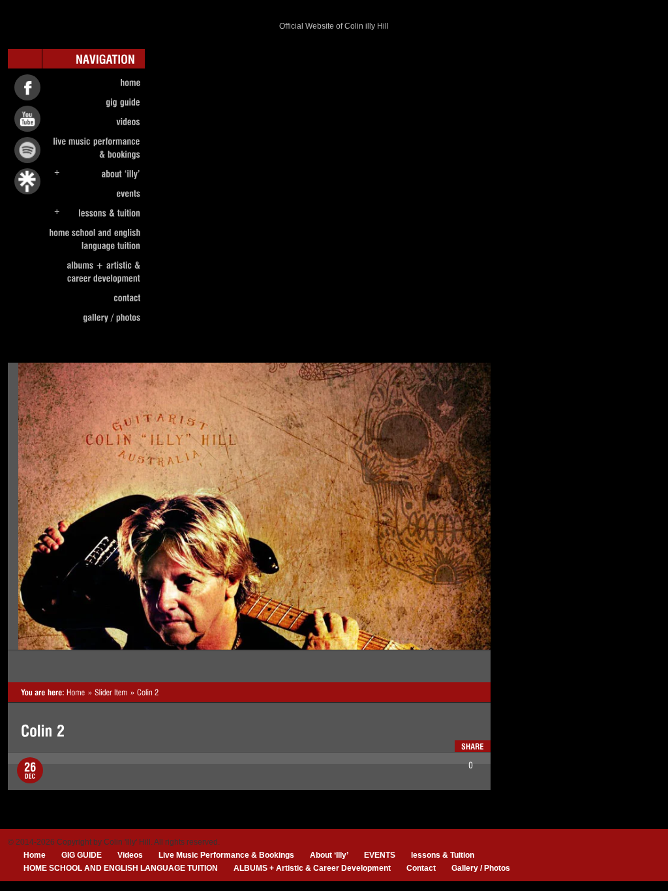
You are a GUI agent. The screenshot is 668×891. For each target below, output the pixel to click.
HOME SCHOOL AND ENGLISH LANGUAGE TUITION (120, 868)
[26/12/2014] (30, 771)
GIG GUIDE (81, 855)
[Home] (76, 692)
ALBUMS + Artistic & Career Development (312, 868)
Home (34, 855)
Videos (130, 855)
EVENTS (379, 855)
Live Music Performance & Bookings (226, 855)
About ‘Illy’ (329, 855)
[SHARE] (472, 746)
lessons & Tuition (442, 855)
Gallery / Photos (480, 868)
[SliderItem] (111, 692)
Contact (421, 868)
